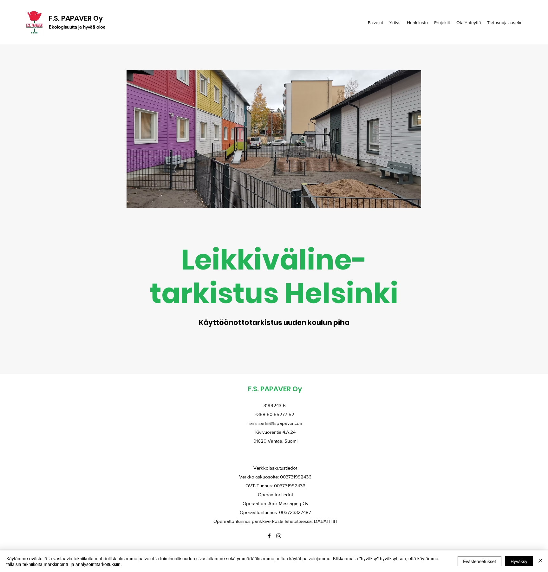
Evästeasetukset (479, 561)
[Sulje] (540, 561)
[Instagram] (279, 536)
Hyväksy (519, 561)
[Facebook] (269, 536)
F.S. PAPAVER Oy (76, 18)
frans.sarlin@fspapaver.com (275, 423)
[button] (274, 139)
